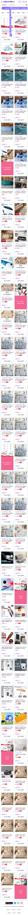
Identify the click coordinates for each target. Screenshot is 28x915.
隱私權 (14, 912)
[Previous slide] (2, 21)
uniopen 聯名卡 (16, 8)
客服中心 (8, 909)
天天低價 (10, 19)
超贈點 (25, 8)
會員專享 (10, 30)
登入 (20, 1)
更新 (23, 906)
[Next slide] (12, 21)
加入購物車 (8, 39)
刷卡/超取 (10, 27)
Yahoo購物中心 (9, 2)
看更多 (10, 35)
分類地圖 (18, 912)
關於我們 (13, 909)
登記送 (10, 11)
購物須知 (19, 909)
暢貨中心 (10, 14)
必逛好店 (10, 25)
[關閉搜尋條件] (8, 4)
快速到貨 (10, 16)
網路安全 (9, 912)
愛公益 (10, 33)
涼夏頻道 (10, 22)
